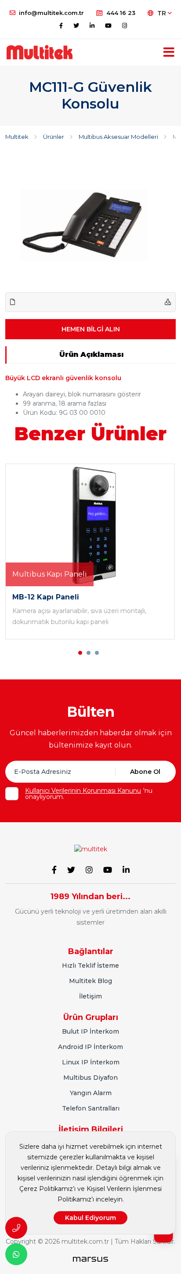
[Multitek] (90, 849)
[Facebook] (61, 25)
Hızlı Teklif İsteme (90, 965)
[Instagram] (124, 25)
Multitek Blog (90, 981)
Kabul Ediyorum (90, 1218)
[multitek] (39, 52)
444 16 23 (120, 12)
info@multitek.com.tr (51, 12)
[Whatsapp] (16, 1254)
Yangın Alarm (91, 1093)
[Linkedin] (92, 25)
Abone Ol (145, 772)
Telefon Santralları (90, 1108)
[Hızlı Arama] (16, 1228)
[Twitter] (76, 25)
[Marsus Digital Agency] (90, 1258)
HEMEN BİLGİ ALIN (91, 329)
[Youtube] (108, 25)
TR (162, 13)
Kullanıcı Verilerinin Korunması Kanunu (83, 791)
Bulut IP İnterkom (90, 1031)
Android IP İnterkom (90, 1047)
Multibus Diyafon (90, 1078)
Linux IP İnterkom (90, 1062)
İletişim (90, 996)
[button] (80, 653)
